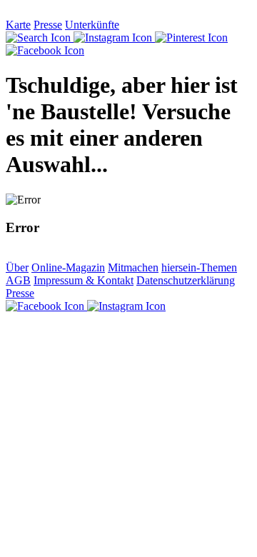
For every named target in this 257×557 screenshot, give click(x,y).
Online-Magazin (68, 267)
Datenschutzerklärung (185, 280)
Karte (18, 25)
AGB (18, 280)
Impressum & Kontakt (83, 280)
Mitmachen (133, 267)
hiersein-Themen (199, 267)
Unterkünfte (92, 25)
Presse (48, 25)
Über (17, 267)
